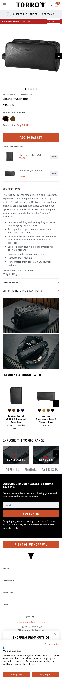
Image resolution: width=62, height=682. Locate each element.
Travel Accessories (24, 94)
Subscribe (31, 513)
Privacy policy (51, 644)
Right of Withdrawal (31, 544)
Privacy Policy (45, 521)
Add (53, 156)
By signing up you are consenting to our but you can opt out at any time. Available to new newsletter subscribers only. (29, 524)
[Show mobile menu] (4, 5)
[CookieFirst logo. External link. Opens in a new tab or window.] (4, 647)
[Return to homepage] (31, 5)
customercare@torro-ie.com (31, 622)
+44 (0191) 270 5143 (31, 627)
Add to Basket (31, 137)
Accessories (8, 94)
